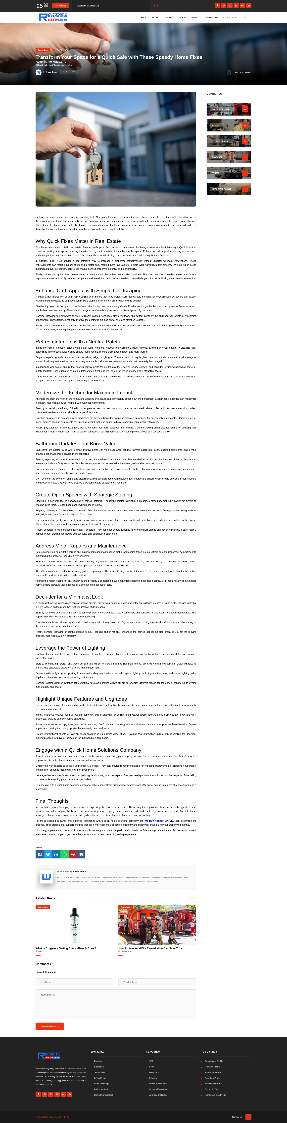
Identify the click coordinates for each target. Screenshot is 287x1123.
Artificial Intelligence (159, 1095)
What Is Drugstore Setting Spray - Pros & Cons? (66, 948)
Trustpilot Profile (212, 1067)
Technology (211, 17)
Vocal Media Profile (214, 1084)
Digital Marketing (102, 1089)
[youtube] (242, 5)
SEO (151, 1061)
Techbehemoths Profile (215, 1095)
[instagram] (230, 5)
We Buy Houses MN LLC (159, 820)
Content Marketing (158, 1089)
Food (151, 1067)
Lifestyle (153, 1078)
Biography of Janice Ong (88, 6)
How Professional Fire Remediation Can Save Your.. (150, 948)
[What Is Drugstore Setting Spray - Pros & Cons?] (74, 925)
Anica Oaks (79, 871)
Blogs (155, 17)
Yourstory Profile (213, 1078)
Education (169, 17)
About (144, 17)
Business (195, 17)
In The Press (100, 1078)
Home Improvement (103, 1095)
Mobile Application (158, 1084)
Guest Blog (43, 50)
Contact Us (237, 1117)
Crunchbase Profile (214, 1061)
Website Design (101, 1084)
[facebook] (217, 5)
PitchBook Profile (213, 1072)
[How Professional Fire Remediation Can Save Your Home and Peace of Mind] (157, 925)
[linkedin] (236, 5)
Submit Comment (48, 1026)
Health (182, 17)
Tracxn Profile (211, 1089)
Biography (154, 1072)
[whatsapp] (223, 5)
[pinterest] (248, 5)
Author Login (230, 17)
